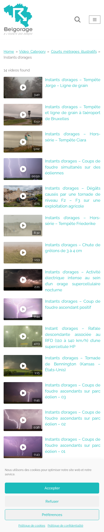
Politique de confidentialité (65, 525)
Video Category (32, 51)
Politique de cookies (31, 525)
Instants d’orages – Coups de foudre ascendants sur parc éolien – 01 (72, 445)
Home (9, 51)
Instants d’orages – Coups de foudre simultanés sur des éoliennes (72, 167)
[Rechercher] (77, 19)
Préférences (52, 515)
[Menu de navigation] (94, 19)
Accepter (52, 488)
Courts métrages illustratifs (74, 51)
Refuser (52, 501)
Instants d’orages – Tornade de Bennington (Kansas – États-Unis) (72, 363)
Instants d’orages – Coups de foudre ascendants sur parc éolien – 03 (72, 391)
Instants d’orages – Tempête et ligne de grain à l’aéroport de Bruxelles (72, 112)
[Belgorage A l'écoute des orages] (18, 19)
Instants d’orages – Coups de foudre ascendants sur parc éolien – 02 (72, 418)
